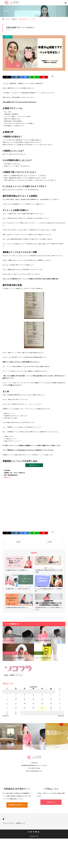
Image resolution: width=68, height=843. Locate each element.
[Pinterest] (34, 832)
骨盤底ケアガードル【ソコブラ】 (12, 670)
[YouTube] (36, 832)
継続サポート (39, 653)
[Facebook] (31, 832)
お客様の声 (7, 36)
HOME (3, 819)
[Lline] (34, 77)
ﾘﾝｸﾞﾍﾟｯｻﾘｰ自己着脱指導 (10, 653)
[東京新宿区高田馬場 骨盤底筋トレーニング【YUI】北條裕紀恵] (11, 2)
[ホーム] (3, 19)
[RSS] (38, 832)
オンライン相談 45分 (9, 635)
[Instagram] (29, 832)
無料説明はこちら (34, 465)
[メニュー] (65, 2)
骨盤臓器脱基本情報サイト (17, 805)
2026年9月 (61, 716)
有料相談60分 (39, 635)
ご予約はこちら (51, 802)
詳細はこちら (7, 477)
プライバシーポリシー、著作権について (14, 823)
